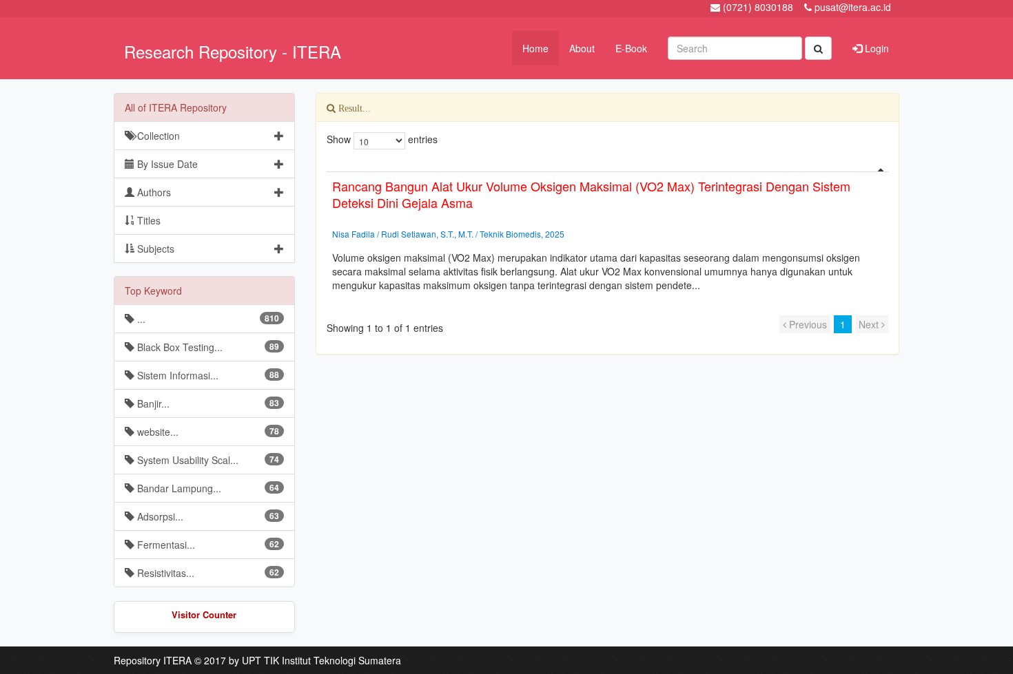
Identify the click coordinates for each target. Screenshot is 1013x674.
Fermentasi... (206, 544)
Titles (147, 220)
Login (875, 48)
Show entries (382, 139)
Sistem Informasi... (206, 375)
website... (206, 432)
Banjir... (206, 403)
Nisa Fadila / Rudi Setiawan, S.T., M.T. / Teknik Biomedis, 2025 (448, 234)
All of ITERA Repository (176, 107)
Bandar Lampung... (206, 488)
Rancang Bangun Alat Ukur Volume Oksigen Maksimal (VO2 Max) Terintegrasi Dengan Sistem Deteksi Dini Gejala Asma (591, 194)
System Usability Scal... (206, 460)
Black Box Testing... (206, 347)
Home (535, 48)
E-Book (631, 48)
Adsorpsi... (206, 516)
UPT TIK (260, 660)
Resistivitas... (206, 573)
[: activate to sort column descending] (608, 166)
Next (870, 324)
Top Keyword (153, 290)
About (582, 48)
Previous (806, 324)
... (206, 319)
